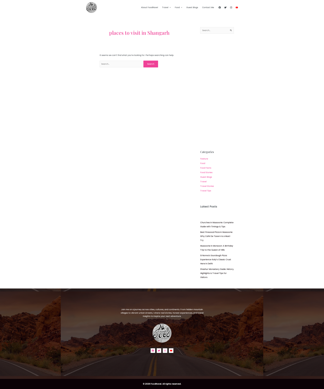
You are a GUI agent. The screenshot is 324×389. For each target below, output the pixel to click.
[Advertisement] (217, 92)
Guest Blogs (192, 7)
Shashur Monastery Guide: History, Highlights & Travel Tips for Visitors (217, 273)
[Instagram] (231, 7)
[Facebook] (220, 7)
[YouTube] (237, 7)
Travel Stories (207, 186)
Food (177, 7)
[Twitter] (225, 7)
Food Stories (206, 172)
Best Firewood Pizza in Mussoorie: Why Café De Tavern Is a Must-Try (216, 236)
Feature (204, 158)
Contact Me (208, 7)
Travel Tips (205, 190)
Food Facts (205, 167)
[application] (169, 7)
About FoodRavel (149, 7)
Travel (165, 7)
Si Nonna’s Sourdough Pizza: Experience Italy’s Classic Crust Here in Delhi (215, 259)
